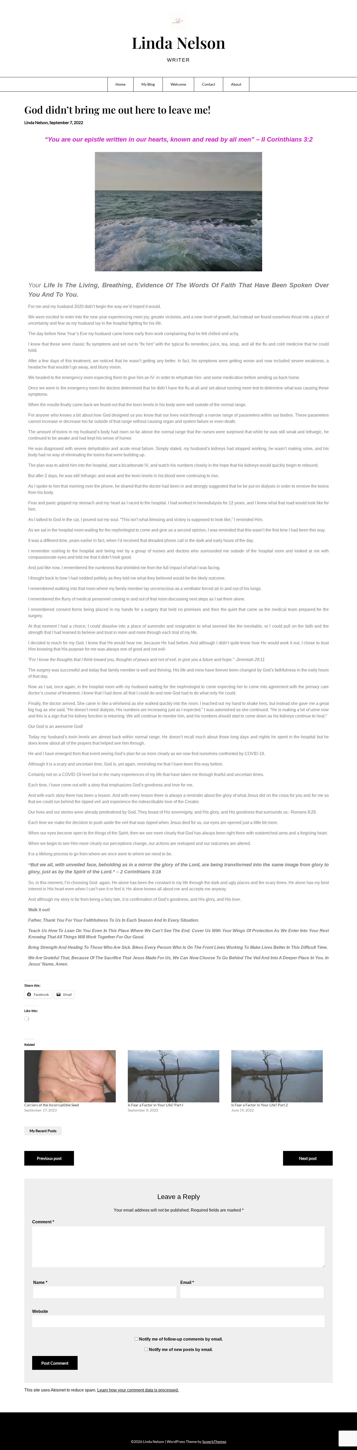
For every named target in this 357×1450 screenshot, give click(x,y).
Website (40, 1311)
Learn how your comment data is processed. (138, 1390)
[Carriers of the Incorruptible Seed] (73, 1076)
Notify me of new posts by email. (181, 1349)
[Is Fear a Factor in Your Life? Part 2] (280, 1076)
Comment (43, 1222)
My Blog (148, 84)
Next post (308, 1158)
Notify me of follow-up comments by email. (181, 1339)
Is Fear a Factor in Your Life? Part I (155, 1105)
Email (187, 1282)
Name (40, 1282)
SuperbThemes (214, 1441)
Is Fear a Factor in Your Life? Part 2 (259, 1105)
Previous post (49, 1158)
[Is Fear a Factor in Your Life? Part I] (177, 1076)
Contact (208, 84)
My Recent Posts (43, 1131)
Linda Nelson (178, 42)
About (236, 84)
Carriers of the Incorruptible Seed (51, 1105)
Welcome (178, 84)
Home (120, 84)
